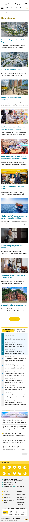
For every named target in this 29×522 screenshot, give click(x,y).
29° (18, 4)
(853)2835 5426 (19, 486)
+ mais (24, 454)
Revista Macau (8, 494)
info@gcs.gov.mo (8, 484)
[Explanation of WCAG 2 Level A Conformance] (26, 519)
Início (2, 12)
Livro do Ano (7, 497)
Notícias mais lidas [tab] (8, 330)
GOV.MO (6, 491)
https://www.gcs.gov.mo (10, 482)
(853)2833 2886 (8, 486)
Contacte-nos (21, 494)
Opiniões (19, 491)
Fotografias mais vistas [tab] (21, 330)
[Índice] (2, 8)
